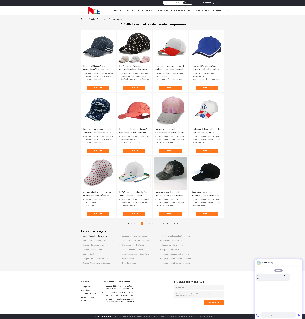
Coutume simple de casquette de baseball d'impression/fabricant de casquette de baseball (97, 194)
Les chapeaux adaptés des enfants (135, 254)
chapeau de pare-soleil (170, 250)
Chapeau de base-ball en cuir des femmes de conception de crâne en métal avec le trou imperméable (170, 194)
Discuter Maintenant (204, 3)
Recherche (188, 3)
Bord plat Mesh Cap (129, 259)
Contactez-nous (201, 10)
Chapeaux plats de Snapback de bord (136, 240)
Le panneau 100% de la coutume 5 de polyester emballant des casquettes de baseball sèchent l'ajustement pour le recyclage (119, 287)
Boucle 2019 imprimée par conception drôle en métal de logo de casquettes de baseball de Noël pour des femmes (98, 68)
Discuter (98, 87)
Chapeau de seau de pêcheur (133, 245)
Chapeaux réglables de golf (171, 240)
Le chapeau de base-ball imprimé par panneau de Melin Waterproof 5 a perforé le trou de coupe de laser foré (134, 131)
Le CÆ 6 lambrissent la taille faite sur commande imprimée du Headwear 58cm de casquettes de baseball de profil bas (134, 194)
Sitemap (84, 304)
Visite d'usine (162, 10)
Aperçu (83, 19)
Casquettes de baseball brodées (134, 236)
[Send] (299, 315)
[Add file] (257, 315)
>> (174, 223)
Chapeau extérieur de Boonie (133, 250)
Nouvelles (217, 10)
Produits (128, 10)
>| (177, 223)
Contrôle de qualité (180, 10)
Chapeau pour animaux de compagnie (175, 263)
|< (135, 223)
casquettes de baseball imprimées (96, 236)
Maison (117, 10)
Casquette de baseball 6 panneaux (96, 259)
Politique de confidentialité (102, 316)
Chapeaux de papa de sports (94, 245)
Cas (227, 10)
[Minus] (299, 262)
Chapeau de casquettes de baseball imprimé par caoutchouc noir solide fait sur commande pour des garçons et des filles (206, 194)
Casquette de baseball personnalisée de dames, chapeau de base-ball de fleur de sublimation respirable (170, 131)
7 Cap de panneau (129, 263)
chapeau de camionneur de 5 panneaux (98, 240)
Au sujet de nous (144, 10)
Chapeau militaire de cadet (93, 250)
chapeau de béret (89, 254)
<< (138, 223)
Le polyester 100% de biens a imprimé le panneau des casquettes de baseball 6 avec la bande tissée (119, 300)
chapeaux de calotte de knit (172, 245)
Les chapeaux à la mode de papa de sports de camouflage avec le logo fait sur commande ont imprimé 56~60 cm (98, 131)
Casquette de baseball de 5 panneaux (175, 236)
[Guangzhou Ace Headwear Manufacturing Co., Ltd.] (94, 10)
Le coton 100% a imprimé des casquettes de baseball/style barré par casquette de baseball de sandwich (206, 68)
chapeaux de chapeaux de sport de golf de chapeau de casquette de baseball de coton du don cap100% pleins (170, 68)
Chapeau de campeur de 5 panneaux (175, 254)
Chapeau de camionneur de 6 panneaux (176, 259)
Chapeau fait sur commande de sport (97, 263)
